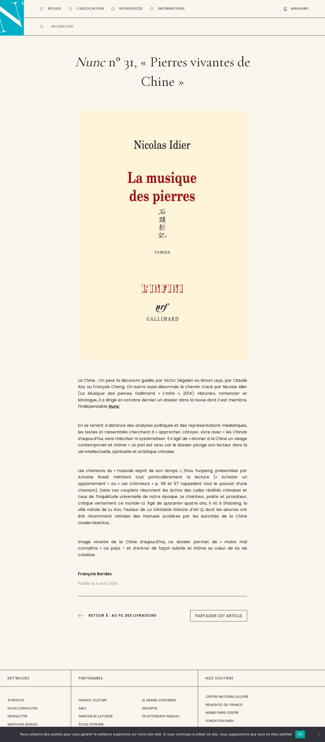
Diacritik (149, 708)
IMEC (83, 708)
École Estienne (91, 724)
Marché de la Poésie (96, 716)
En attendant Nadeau (161, 716)
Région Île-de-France (224, 704)
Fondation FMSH (220, 720)
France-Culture (93, 700)
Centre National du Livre (227, 696)
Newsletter (17, 716)
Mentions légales (23, 724)
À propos (16, 700)
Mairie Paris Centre (222, 712)
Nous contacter (23, 708)
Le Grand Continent (159, 700)
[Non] (318, 734)
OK (300, 734)
